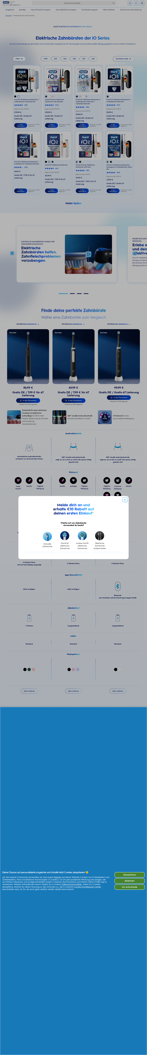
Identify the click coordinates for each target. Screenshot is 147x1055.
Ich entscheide (129, 887)
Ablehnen (130, 881)
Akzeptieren (129, 874)
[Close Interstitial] (124, 499)
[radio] (47, 540)
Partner (57, 877)
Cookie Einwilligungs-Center (87, 887)
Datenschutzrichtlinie (72, 884)
